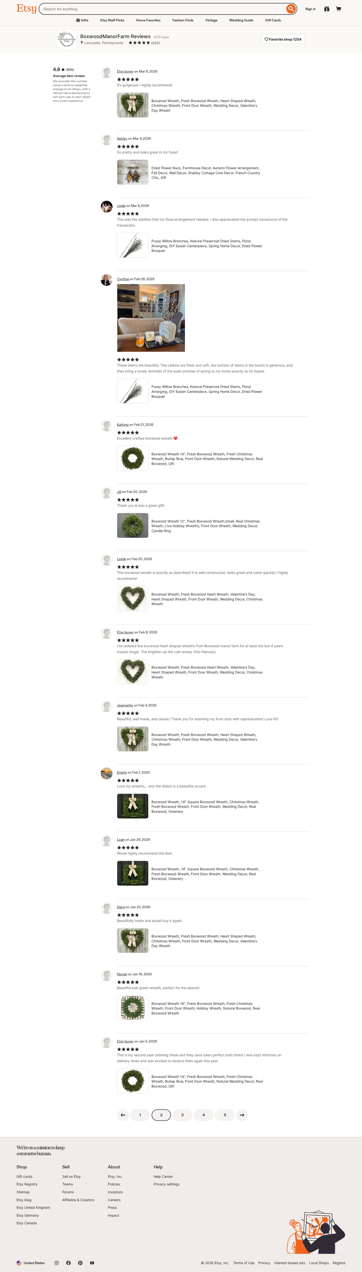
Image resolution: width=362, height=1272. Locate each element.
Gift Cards (273, 20)
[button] (31, 1263)
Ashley (122, 138)
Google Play (70, 1240)
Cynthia (123, 279)
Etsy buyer (125, 71)
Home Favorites (148, 20)
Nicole (122, 974)
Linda (121, 206)
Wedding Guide (241, 20)
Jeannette (125, 705)
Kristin (122, 772)
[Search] (291, 9)
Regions (339, 1263)
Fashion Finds (183, 20)
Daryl (121, 907)
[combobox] (162, 9)
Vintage (211, 20)
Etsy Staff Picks (112, 20)
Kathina (123, 425)
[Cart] (339, 9)
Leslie (121, 559)
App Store (33, 1240)
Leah (121, 840)
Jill (119, 492)
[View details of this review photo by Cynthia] (151, 318)
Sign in (310, 9)
